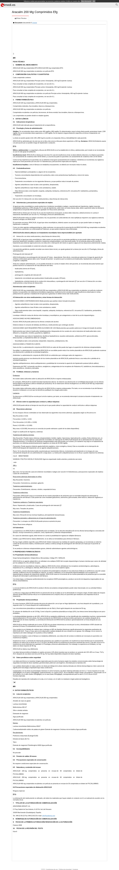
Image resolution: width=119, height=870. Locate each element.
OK (94, 1)
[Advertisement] (5, 83)
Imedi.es (9, 5)
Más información (86, 1)
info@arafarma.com (48, 815)
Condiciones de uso (52, 869)
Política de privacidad (65, 869)
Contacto (75, 869)
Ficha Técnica (21, 18)
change (34, 23)
